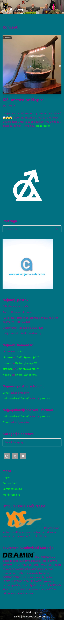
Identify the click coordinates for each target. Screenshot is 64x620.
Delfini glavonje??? (28, 357)
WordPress (43, 616)
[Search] (57, 228)
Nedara (7, 363)
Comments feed (12, 488)
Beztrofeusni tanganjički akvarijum (23, 327)
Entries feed (10, 483)
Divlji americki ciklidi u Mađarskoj (22, 333)
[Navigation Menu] (57, 7)
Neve (17, 616)
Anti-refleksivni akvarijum (18, 312)
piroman (8, 357)
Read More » (43, 125)
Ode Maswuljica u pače (16, 306)
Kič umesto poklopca (23, 100)
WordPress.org (11, 494)
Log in (6, 477)
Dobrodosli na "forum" (16, 398)
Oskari (20, 351)
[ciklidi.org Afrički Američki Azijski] (13, 7)
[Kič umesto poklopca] (32, 64)
